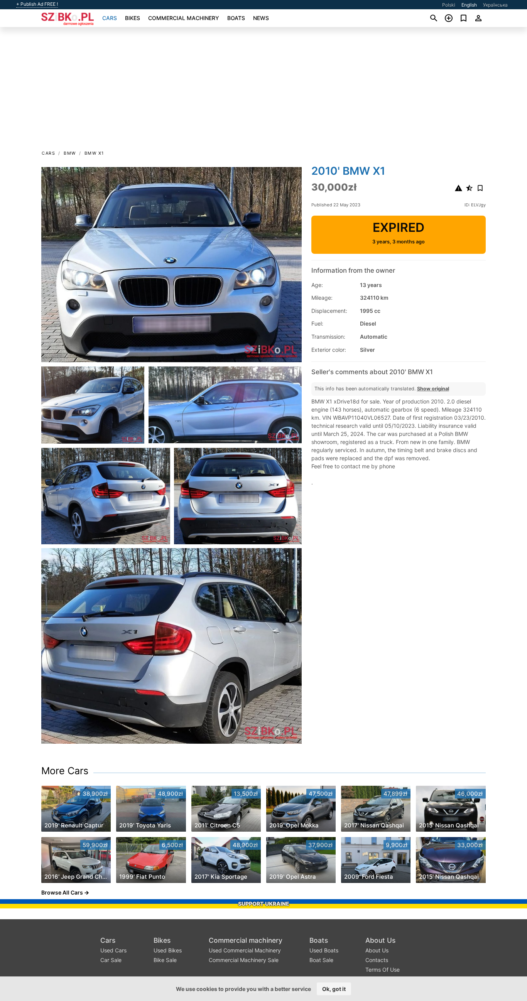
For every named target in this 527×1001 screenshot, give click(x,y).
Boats (236, 18)
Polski (448, 5)
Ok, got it (334, 989)
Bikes (132, 18)
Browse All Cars (62, 892)
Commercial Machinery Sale (244, 960)
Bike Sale (165, 960)
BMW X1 (94, 153)
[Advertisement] (263, 91)
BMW (70, 153)
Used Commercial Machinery (245, 950)
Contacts (376, 960)
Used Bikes (168, 950)
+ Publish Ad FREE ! (37, 4)
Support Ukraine (263, 903)
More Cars (64, 770)
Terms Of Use (382, 969)
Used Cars (113, 950)
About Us (380, 940)
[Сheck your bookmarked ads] (463, 18)
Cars (109, 18)
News (261, 18)
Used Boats (323, 950)
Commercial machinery (183, 18)
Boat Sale (321, 960)
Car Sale (111, 960)
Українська (495, 5)
